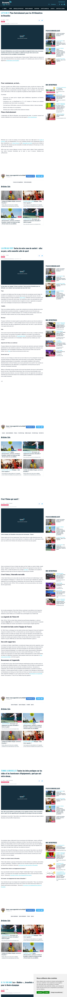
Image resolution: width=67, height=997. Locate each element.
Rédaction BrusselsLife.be (9, 258)
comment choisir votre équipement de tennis (21, 875)
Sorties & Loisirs (60, 8)
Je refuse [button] (46, 992)
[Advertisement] (22, 72)
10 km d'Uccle (15, 143)
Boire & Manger (29, 8)
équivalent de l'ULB (27, 143)
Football (28, 704)
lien (9, 351)
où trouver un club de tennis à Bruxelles (28, 865)
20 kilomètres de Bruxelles (12, 60)
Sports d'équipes (9, 503)
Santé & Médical (45, 8)
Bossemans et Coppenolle (36, 673)
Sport (7, 989)
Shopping (36, 8)
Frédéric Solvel (6, 23)
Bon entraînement (32, 117)
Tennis (28, 916)
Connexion (53, 4)
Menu (5, 8)
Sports (52, 8)
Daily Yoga (22, 297)
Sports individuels (9, 780)
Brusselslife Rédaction (8, 992)
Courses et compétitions (18, 182)
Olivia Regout (6, 506)
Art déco (26, 569)
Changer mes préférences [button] (56, 992)
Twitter (39, 176)
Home (10, 8)
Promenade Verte (21, 336)
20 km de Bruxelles (27, 182)
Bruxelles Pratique (18, 8)
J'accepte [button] (40, 992)
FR (49, 4)
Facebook (29, 176)
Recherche (62, 1)
